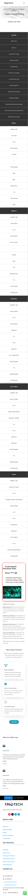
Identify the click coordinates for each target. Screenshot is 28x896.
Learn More (14, 722)
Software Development (9, 861)
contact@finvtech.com (10, 884)
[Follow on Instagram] (9, 814)
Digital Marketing (7, 864)
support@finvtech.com (10, 882)
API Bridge (5, 849)
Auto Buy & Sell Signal (9, 855)
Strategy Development (9, 858)
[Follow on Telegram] (15, 814)
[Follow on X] (12, 814)
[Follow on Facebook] (18, 814)
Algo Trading (6, 852)
